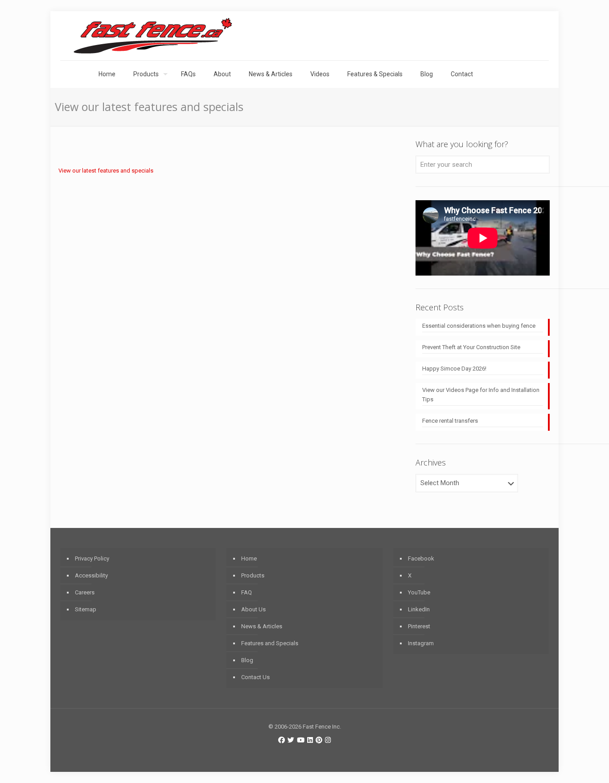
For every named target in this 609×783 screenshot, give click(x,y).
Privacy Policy (92, 558)
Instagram (421, 643)
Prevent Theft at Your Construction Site (471, 347)
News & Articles (261, 626)
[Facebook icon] (281, 740)
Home (249, 558)
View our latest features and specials (105, 170)
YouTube (419, 592)
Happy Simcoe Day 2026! (454, 368)
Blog (247, 660)
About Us (253, 609)
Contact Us (255, 677)
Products (252, 575)
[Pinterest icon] (319, 740)
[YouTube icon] (300, 740)
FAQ (246, 592)
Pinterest (419, 626)
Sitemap (85, 609)
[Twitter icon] (291, 740)
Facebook (421, 558)
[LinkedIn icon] (310, 740)
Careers (85, 592)
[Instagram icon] (328, 740)
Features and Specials (269, 643)
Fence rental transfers (450, 420)
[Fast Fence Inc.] (153, 35)
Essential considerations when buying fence (478, 325)
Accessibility (91, 575)
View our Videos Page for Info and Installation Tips (480, 395)
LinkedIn (419, 609)
